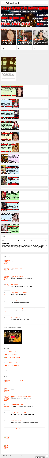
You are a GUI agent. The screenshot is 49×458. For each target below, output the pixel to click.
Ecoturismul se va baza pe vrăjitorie (16, 268)
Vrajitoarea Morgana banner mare (18, 21)
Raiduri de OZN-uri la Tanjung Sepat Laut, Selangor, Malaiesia (21, 396)
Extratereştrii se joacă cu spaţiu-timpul (17, 380)
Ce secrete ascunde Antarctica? (16, 420)
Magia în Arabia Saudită (14, 284)
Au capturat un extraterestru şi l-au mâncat (18, 388)
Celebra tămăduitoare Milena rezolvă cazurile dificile (8, 43)
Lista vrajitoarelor (6, 40)
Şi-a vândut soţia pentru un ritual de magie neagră (19, 292)
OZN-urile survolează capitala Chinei (17, 404)
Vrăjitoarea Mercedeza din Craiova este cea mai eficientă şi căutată (40, 42)
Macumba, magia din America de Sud (17, 276)
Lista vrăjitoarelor (6, 29)
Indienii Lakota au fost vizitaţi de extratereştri (18, 412)
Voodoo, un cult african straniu (16, 317)
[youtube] (6, 371)
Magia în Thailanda (14, 300)
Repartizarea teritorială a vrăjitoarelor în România (19, 260)
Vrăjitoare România (13, 3)
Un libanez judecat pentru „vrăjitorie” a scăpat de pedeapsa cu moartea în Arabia (24, 308)
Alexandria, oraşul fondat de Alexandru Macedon (19, 428)
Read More (11, 77)
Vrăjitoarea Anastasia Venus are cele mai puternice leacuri (24, 43)
